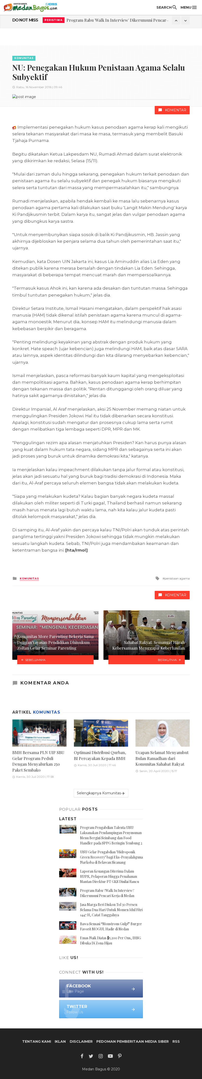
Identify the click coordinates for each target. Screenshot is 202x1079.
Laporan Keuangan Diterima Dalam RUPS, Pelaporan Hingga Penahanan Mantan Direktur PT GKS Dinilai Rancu (109, 876)
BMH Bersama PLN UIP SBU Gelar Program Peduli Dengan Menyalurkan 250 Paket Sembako (38, 761)
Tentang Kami (36, 1041)
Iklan (60, 1041)
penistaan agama (177, 578)
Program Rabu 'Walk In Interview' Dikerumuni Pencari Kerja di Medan (131, 20)
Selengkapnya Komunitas (99, 793)
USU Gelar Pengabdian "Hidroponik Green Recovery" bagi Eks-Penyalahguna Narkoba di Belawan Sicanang (111, 857)
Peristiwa (54, 20)
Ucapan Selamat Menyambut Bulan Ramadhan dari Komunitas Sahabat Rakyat (161, 758)
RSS (176, 1041)
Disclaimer (81, 1041)
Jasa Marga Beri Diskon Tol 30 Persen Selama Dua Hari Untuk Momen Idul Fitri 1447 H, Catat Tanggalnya (111, 909)
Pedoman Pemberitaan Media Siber (132, 1041)
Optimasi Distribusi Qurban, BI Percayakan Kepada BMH (100, 755)
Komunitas (24, 58)
